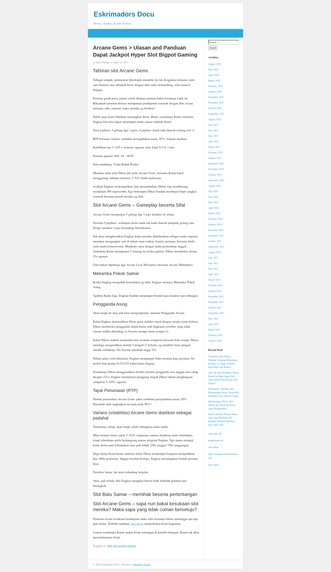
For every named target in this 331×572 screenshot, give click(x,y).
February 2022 (215, 335)
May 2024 (213, 202)
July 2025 (213, 124)
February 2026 (215, 86)
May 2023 (213, 268)
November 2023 (216, 235)
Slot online (213, 464)
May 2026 (213, 69)
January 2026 (214, 91)
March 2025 (214, 147)
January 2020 (214, 340)
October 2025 (215, 108)
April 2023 (213, 274)
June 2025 (213, 130)
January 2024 (214, 224)
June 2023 (213, 263)
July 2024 (213, 191)
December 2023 (216, 230)
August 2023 (214, 252)
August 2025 (214, 119)
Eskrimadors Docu (124, 14)
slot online (213, 447)
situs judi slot (215, 433)
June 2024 (213, 196)
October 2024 (215, 174)
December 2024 (216, 163)
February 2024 (215, 218)
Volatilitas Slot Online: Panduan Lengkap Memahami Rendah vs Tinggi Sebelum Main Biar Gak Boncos (222, 362)
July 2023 (213, 257)
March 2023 (214, 279)
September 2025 (216, 113)
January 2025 (214, 158)
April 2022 (213, 324)
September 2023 (216, 246)
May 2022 (213, 318)
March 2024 (214, 213)
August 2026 (214, 64)
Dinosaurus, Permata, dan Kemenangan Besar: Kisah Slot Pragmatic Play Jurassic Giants (223, 392)
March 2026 (214, 80)
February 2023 (215, 285)
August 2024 (214, 185)
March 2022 (214, 329)
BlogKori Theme (142, 564)
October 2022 (215, 307)
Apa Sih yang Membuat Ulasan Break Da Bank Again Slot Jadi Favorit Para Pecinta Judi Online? (223, 378)
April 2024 (213, 207)
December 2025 (216, 97)
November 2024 (216, 169)
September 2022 (216, 313)
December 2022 (216, 296)
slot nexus (137, 523)
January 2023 (214, 291)
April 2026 (213, 75)
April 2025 (213, 141)
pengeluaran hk (215, 440)
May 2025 (213, 135)
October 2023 (215, 241)
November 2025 (216, 102)
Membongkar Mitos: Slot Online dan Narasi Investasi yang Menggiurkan (221, 405)
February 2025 (215, 152)
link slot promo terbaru (121, 546)
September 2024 (216, 180)
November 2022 (216, 302)
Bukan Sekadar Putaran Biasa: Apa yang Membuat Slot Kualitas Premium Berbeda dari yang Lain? (223, 419)
